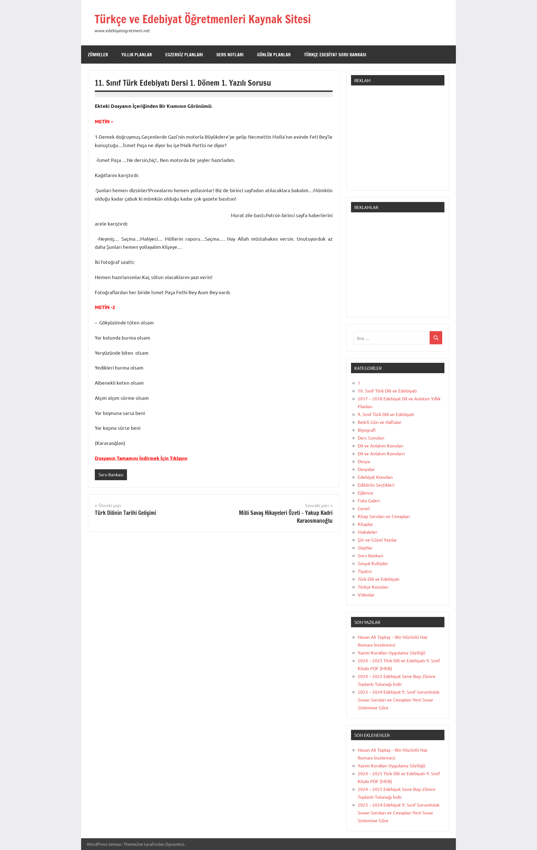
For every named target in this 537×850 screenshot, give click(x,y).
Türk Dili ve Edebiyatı (378, 579)
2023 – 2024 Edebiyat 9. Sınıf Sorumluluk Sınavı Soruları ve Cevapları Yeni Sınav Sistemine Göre (398, 699)
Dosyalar (366, 469)
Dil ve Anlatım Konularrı (381, 453)
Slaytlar (365, 547)
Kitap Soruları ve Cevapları (384, 516)
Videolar (366, 594)
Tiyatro (365, 571)
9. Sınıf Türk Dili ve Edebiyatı (386, 414)
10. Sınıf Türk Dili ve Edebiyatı (387, 390)
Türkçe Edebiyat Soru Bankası (335, 55)
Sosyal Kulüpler (373, 563)
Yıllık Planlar (136, 55)
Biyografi (367, 430)
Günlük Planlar (274, 55)
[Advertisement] (397, 141)
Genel (363, 508)
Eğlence (365, 492)
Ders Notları (230, 55)
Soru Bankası (110, 474)
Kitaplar (365, 524)
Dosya (364, 461)
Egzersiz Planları (184, 55)
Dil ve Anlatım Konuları (380, 445)
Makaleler (367, 532)
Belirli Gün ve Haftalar (379, 422)
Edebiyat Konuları (375, 477)
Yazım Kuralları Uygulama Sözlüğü (391, 652)
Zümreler (98, 55)
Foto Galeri (369, 500)
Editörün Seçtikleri (376, 484)
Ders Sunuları (371, 437)
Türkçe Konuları (373, 586)
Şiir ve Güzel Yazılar (377, 539)
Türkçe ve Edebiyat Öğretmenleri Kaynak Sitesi (203, 19)
